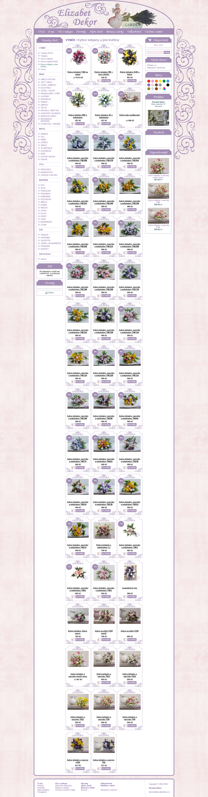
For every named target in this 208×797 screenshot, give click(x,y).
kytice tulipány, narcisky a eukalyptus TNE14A (129, 331)
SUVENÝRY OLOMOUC (51, 113)
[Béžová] (152, 85)
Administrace (45, 254)
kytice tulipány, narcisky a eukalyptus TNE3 (129, 546)
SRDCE (44, 145)
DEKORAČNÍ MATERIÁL (46, 120)
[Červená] (149, 81)
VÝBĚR (42, 48)
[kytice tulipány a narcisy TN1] (104, 752)
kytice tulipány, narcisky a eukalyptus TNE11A (129, 374)
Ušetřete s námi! (153, 31)
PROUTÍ (44, 208)
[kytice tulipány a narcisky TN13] (104, 666)
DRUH (41, 74)
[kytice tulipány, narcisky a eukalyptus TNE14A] (130, 322)
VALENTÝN (45, 240)
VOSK (43, 219)
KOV (43, 185)
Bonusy (84, 790)
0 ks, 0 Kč (158, 45)
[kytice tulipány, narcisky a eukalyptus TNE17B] (130, 279)
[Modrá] (168, 81)
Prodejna (158, 97)
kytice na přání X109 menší (104, 632)
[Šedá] (160, 85)
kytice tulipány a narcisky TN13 (104, 675)
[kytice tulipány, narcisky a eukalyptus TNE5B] (130, 451)
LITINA (43, 225)
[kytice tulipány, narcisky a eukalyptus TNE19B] (78, 279)
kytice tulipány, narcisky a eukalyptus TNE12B (103, 374)
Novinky (81, 31)
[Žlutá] (160, 81)
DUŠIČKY (45, 249)
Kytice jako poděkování (129, 115)
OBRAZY (44, 105)
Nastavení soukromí (109, 790)
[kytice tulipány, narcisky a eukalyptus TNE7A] (78, 451)
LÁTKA (44, 211)
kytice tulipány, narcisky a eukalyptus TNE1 (103, 589)
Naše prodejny (43, 790)
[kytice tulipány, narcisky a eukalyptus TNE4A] (78, 494)
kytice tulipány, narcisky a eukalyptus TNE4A (77, 503)
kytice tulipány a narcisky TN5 (104, 718)
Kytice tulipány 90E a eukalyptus (77, 116)
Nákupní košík (160, 40)
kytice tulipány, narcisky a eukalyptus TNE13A (77, 374)
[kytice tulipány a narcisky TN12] (130, 666)
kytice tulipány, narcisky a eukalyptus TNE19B (77, 288)
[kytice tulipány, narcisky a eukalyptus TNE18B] (104, 279)
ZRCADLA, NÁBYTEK (50, 110)
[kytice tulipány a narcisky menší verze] (78, 666)
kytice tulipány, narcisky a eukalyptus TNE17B (129, 288)
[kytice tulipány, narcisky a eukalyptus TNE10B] (78, 408)
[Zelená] (164, 81)
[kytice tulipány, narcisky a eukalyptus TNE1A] (78, 537)
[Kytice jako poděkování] (130, 101)
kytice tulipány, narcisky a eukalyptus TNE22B (77, 245)
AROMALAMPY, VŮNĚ (50, 94)
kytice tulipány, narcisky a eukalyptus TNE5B (129, 460)
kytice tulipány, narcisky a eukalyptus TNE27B (103, 159)
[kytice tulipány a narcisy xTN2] (78, 752)
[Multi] (164, 89)
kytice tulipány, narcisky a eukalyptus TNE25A (77, 202)
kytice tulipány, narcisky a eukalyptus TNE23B (129, 202)
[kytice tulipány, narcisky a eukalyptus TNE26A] (130, 150)
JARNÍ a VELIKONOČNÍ (51, 243)
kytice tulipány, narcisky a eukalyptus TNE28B (77, 159)
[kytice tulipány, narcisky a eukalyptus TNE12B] (104, 365)
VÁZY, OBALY (46, 82)
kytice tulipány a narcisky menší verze (77, 675)
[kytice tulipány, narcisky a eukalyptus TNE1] (104, 580)
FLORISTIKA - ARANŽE (50, 124)
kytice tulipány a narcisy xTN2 (77, 761)
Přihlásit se (151, 65)
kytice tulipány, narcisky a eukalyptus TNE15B (103, 331)
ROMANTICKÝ (47, 172)
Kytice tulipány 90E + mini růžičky (104, 73)
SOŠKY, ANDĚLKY (48, 85)
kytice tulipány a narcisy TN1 (103, 761)
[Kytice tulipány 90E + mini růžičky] (104, 63)
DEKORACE (46, 99)
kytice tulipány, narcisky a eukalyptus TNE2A (129, 503)
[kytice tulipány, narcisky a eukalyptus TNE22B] (78, 236)
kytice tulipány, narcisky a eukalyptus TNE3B (103, 503)
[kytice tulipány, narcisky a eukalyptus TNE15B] (104, 322)
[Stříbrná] (152, 89)
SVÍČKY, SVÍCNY (48, 91)
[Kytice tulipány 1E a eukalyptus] (104, 107)
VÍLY (43, 137)
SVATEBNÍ (45, 238)
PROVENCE (46, 169)
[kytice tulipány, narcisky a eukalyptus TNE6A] (104, 451)
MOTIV (42, 129)
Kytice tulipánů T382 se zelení (77, 73)
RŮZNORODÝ (46, 222)
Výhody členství (158, 60)
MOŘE (43, 140)
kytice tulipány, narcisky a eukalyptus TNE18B (103, 288)
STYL (41, 164)
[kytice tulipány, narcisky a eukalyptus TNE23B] (130, 193)
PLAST (44, 213)
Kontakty (41, 788)
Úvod (41, 31)
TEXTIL (44, 108)
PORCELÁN (46, 191)
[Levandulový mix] (130, 580)
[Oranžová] (156, 81)
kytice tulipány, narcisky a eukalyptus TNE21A (103, 245)
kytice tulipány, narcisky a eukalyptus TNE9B (103, 417)
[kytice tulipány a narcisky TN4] (130, 709)
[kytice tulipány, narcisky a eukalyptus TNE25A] (78, 193)
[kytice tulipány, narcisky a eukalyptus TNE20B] (130, 236)
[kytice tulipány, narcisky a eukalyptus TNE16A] (78, 322)
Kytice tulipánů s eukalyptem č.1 (103, 546)
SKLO (43, 188)
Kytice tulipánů (47, 59)
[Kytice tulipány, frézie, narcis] (78, 623)
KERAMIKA (45, 194)
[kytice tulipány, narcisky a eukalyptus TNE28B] (78, 150)
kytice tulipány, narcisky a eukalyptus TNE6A (103, 460)
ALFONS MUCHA (48, 157)
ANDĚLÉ (44, 134)
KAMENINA (45, 196)
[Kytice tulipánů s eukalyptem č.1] (104, 538)
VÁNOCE (44, 235)
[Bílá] (164, 85)
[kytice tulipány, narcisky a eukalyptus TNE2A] (130, 494)
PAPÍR (43, 216)
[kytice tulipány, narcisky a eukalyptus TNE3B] (104, 494)
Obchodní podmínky (63, 786)
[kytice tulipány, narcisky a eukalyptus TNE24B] (104, 193)
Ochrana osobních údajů (65, 790)
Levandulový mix (129, 588)
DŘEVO (44, 202)
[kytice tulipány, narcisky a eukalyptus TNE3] (130, 537)
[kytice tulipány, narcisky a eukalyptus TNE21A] (104, 236)
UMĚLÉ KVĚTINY (48, 79)
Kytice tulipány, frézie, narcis (77, 632)
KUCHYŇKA (46, 88)
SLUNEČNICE (46, 148)
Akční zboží (96, 31)
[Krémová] (168, 89)
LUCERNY (45, 96)
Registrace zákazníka (156, 68)
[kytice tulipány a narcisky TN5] (104, 709)
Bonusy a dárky (114, 31)
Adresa (43, 259)
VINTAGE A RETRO (49, 175)
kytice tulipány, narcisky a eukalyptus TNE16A (77, 331)
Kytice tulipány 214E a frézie (129, 73)
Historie (40, 786)
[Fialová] (149, 85)
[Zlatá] (149, 89)
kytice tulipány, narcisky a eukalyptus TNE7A (77, 460)
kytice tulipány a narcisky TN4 (130, 718)
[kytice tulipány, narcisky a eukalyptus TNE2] (78, 580)
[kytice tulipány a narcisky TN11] (78, 709)
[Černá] (168, 85)
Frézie (43, 69)
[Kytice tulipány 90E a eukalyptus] (78, 108)
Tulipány (44, 56)
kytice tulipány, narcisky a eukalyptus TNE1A (77, 546)
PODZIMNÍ (45, 246)
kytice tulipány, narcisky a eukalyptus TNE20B (129, 245)
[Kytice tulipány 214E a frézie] (130, 65)
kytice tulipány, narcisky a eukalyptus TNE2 (77, 589)
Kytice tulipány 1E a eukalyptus (103, 116)
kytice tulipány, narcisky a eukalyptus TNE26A (129, 159)
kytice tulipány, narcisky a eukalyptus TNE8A (129, 417)
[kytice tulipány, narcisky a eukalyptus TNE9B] (104, 408)
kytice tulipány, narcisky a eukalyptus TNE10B (77, 417)
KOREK (44, 205)
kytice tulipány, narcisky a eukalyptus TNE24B (103, 202)
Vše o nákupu (65, 31)
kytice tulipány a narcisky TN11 (78, 718)
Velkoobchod (134, 31)
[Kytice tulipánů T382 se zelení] (78, 64)
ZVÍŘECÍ (44, 142)
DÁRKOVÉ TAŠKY (48, 116)
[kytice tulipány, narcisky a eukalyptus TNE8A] (130, 408)
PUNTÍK (44, 159)
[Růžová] (152, 81)
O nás (51, 31)
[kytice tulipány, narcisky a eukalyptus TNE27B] (104, 150)
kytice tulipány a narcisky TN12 (130, 675)
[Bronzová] (156, 89)
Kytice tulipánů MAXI (49, 62)
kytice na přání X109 (130, 631)
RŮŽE (43, 154)
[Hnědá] (156, 85)
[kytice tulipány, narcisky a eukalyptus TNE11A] (130, 365)
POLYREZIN (46, 199)
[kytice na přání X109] (130, 623)
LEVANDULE (46, 151)
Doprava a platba (62, 788)
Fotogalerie (42, 792)
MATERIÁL (43, 180)
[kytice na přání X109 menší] (104, 623)
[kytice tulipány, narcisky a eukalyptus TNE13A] (78, 365)
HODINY (44, 102)
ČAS (41, 230)
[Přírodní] (160, 89)
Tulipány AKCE (47, 53)
